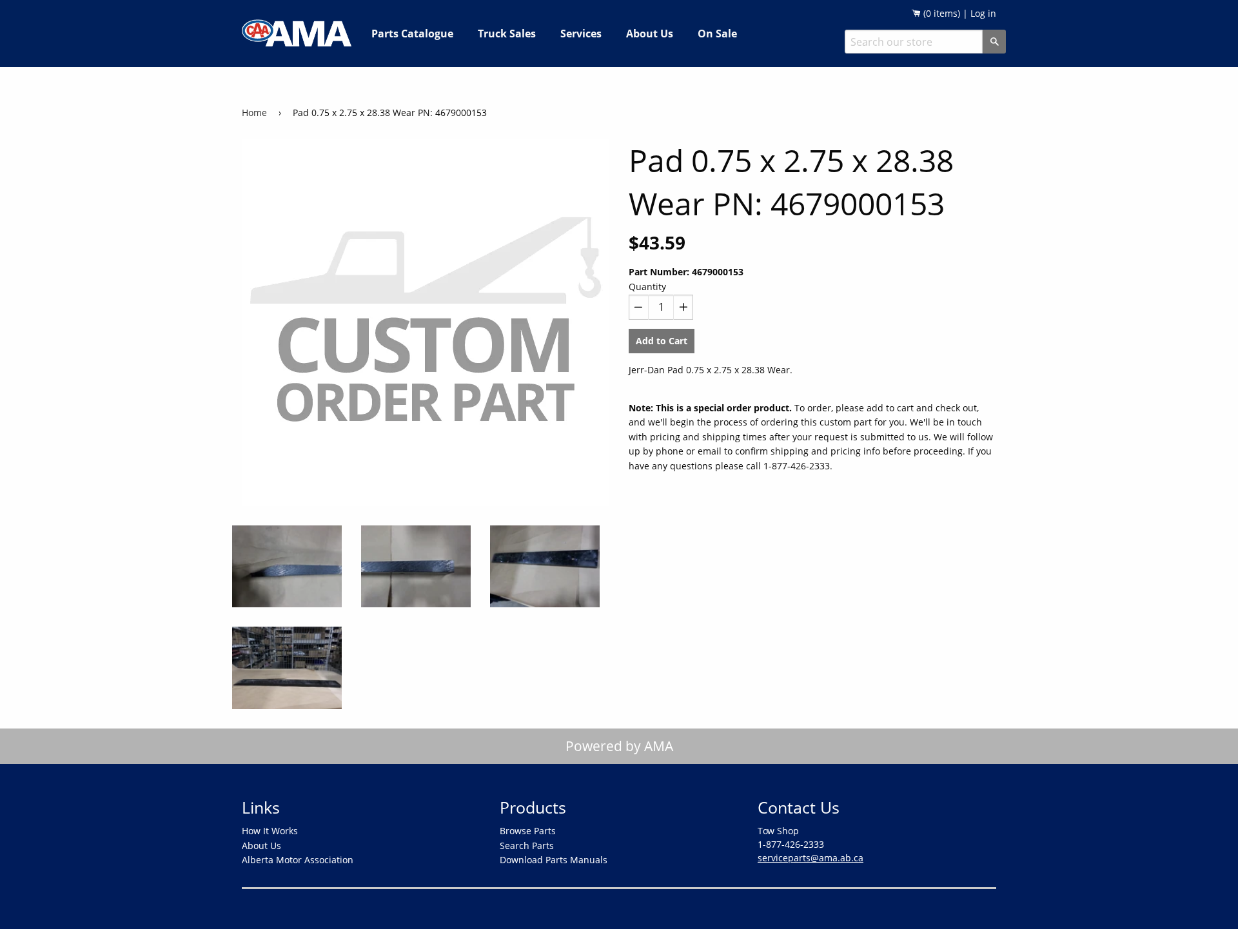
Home (254, 112)
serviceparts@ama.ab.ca (810, 858)
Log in (983, 13)
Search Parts (527, 845)
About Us (649, 33)
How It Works (270, 831)
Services (581, 33)
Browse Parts (528, 831)
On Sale (717, 33)
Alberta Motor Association (297, 860)
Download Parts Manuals (553, 860)
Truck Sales (507, 33)
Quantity (647, 286)
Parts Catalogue (412, 33)
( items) (940, 13)
